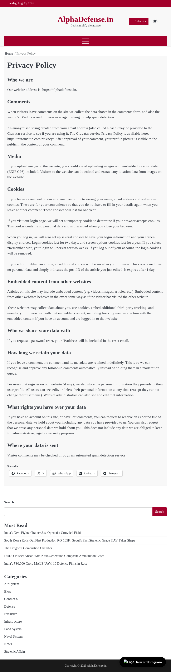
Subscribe (140, 21)
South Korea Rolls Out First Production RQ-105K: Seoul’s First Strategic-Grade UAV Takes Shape (69, 540)
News (8, 644)
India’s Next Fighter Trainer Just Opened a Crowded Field (42, 532)
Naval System (13, 636)
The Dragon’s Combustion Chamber (28, 548)
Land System (12, 629)
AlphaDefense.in (85, 19)
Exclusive (10, 614)
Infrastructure (13, 621)
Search (9, 502)
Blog (7, 591)
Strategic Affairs (14, 651)
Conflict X (11, 599)
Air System (11, 584)
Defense (9, 606)
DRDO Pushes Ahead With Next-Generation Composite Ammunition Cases (54, 556)
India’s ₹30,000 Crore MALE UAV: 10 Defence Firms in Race (45, 563)
